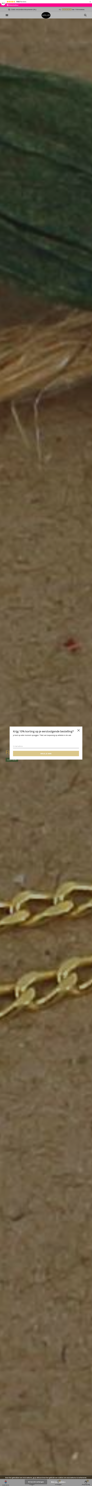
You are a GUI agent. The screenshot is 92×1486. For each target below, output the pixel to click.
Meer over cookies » (58, 1482)
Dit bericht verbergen (36, 1482)
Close (78, 730)
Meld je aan (46, 753)
